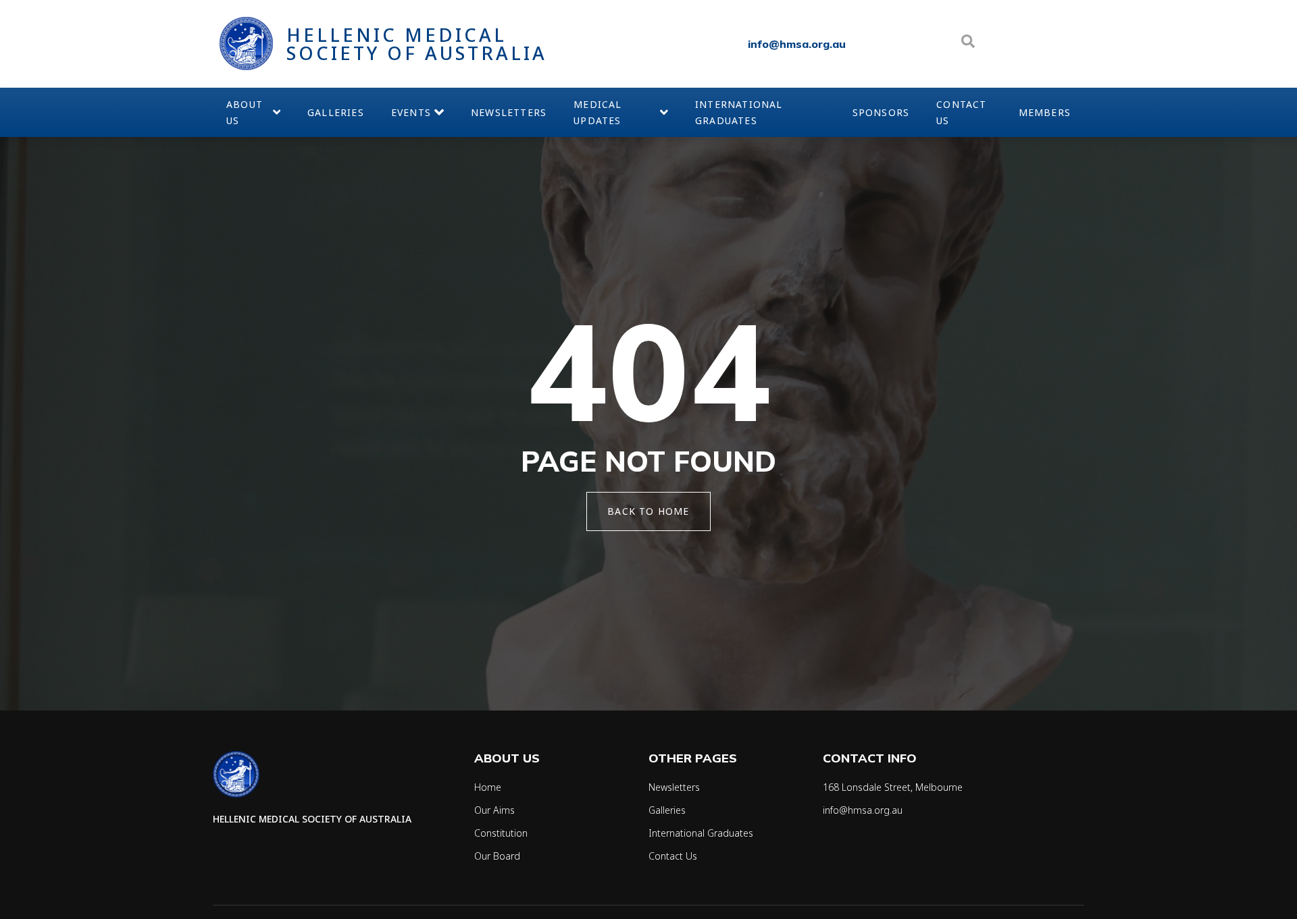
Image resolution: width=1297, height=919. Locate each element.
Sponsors (881, 112)
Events (411, 112)
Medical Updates (597, 112)
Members (1045, 112)
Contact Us (961, 112)
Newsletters (508, 112)
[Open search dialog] (968, 43)
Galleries (335, 112)
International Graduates (739, 112)
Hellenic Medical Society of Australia (416, 43)
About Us (244, 112)
